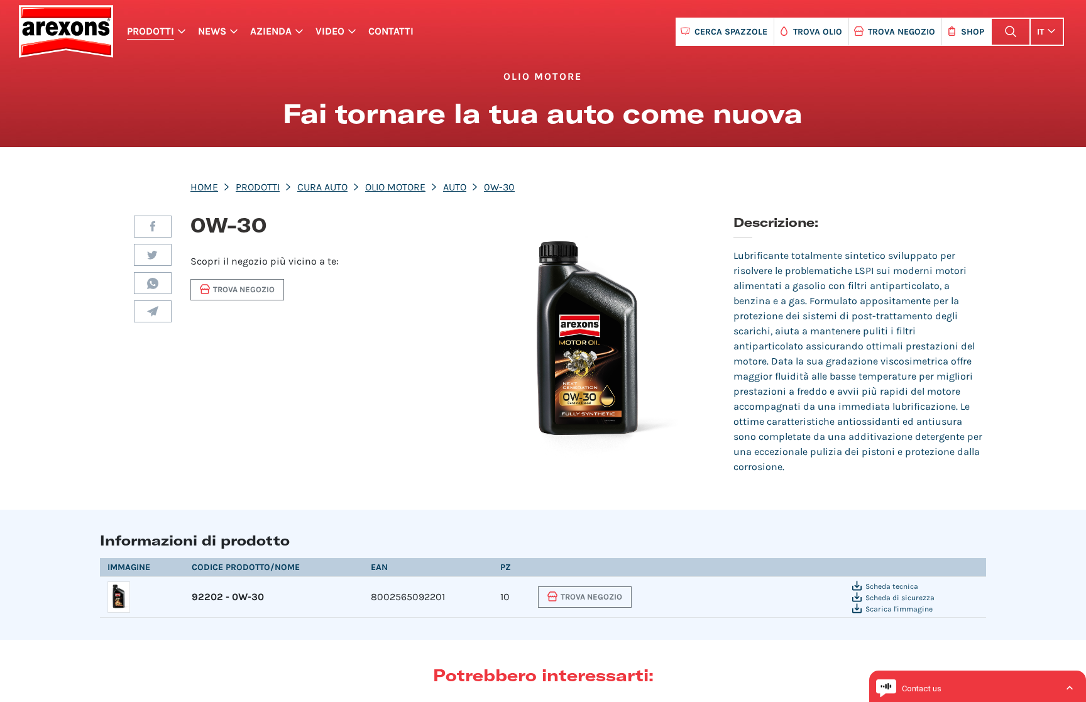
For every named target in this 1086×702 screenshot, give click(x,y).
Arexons (65, 31)
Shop (972, 31)
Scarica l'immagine (899, 609)
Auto (454, 187)
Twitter (153, 255)
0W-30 (499, 187)
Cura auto (322, 187)
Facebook (153, 227)
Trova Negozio (901, 31)
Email (153, 311)
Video (329, 31)
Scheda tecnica (891, 586)
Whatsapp (153, 283)
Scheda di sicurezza (900, 597)
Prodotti (150, 31)
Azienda (271, 31)
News (212, 31)
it (1040, 31)
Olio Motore (395, 187)
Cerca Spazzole (730, 31)
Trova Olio (817, 31)
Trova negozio (244, 289)
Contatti (391, 31)
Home (204, 187)
